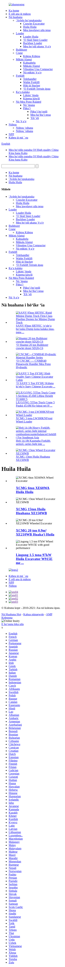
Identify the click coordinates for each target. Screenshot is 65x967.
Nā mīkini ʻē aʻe (32, 72)
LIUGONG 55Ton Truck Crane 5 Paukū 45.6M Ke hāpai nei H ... (35, 404)
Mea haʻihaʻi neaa (40, 114)
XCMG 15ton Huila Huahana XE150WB (31, 511)
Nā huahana (15, 17)
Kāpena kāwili (31, 98)
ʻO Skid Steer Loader (35, 39)
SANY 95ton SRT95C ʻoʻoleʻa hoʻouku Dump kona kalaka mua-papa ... (35, 329)
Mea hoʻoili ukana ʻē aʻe (37, 46)
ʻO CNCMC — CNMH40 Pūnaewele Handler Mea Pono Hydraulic (33, 364)
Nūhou (13, 124)
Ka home (14, 10)
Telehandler (29, 78)
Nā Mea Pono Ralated (28, 101)
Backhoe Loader (32, 43)
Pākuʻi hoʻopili (38, 111)
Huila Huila (29, 26)
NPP (11, 134)
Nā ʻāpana (29, 105)
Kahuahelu (29, 62)
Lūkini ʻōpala (30, 95)
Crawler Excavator (34, 23)
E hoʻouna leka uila (12, 624)
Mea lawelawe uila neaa (37, 30)
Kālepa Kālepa (31, 56)
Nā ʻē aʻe (21, 121)
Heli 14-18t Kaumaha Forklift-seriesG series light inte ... (33, 442)
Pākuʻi (27, 108)
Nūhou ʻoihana (24, 127)
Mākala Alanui (31, 65)
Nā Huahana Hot (11, 614)
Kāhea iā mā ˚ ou (18, 137)
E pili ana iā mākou (20, 13)
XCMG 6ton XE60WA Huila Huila (32, 490)
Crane (19, 52)
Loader (20, 33)
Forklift (20, 75)
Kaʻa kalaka (23, 92)
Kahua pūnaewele (33, 614)
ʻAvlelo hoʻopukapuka (29, 20)
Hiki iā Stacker (31, 85)
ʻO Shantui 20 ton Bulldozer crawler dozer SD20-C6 (32, 346)
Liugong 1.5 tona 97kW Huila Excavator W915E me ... (34, 559)
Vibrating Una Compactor (38, 69)
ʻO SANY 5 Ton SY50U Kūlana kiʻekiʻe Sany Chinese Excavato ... (35, 385)
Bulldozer (21, 49)
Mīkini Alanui (24, 59)
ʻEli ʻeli (34, 118)
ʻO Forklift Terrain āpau (36, 88)
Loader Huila (30, 36)
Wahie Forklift (31, 82)
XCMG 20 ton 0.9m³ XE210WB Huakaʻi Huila (35, 532)
